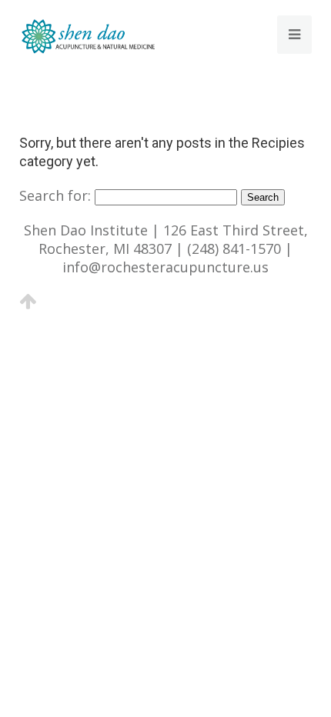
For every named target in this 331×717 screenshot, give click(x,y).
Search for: (55, 195)
